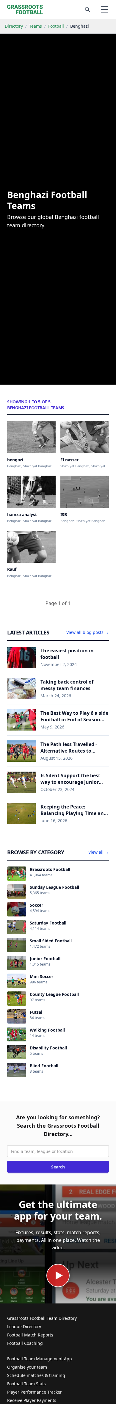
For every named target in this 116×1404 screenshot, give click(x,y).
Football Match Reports (30, 1335)
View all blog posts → (87, 632)
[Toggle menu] (104, 9)
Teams (35, 26)
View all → (98, 852)
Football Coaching (25, 1343)
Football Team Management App (39, 1358)
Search (58, 1167)
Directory (14, 26)
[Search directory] (87, 9)
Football (56, 26)
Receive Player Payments (31, 1400)
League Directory (24, 1326)
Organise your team (27, 1367)
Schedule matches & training (36, 1375)
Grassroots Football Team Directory (42, 1318)
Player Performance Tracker (34, 1392)
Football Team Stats (26, 1383)
